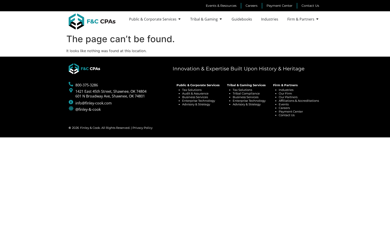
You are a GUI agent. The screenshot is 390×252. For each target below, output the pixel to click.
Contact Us (287, 115)
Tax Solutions (192, 90)
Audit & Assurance (195, 93)
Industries (286, 90)
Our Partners (288, 97)
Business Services (195, 97)
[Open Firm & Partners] (317, 19)
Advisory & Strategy (196, 104)
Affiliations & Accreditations (299, 100)
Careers (284, 108)
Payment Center (291, 111)
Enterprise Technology (198, 100)
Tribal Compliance (246, 93)
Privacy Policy (142, 127)
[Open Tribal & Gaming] (221, 19)
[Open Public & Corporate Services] (179, 19)
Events (284, 104)
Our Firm (285, 93)
